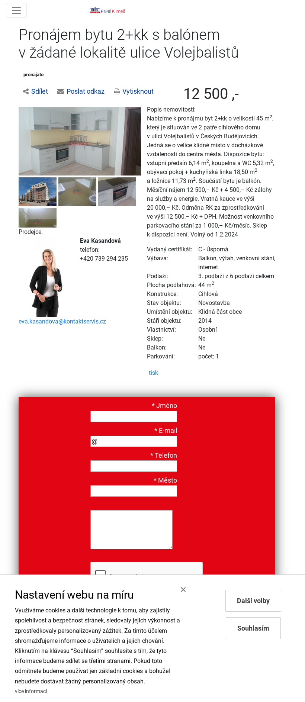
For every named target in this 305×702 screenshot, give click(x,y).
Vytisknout (138, 91)
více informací (31, 691)
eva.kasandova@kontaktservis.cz (62, 321)
